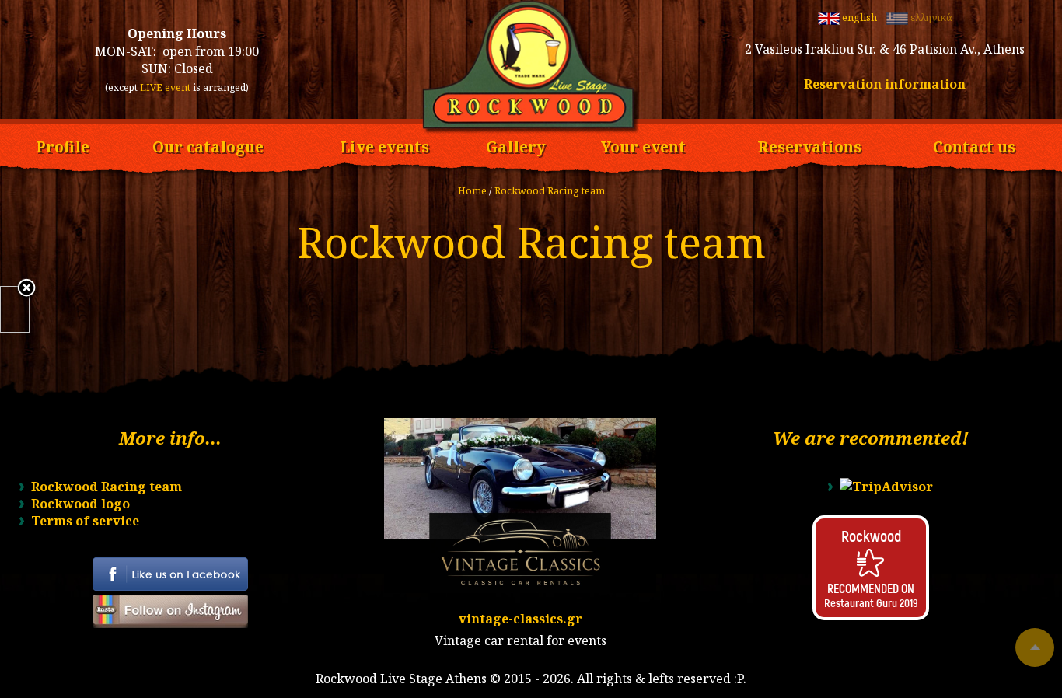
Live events (384, 144)
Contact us (974, 144)
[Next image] (24, 309)
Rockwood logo (80, 503)
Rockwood (871, 535)
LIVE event (165, 87)
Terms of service (85, 520)
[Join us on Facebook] (170, 586)
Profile (62, 144)
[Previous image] (6, 309)
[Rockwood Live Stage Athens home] (531, 129)
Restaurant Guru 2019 (871, 602)
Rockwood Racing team (549, 190)
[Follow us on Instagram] (170, 623)
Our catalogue (208, 144)
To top (1034, 647)
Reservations (809, 144)
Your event (643, 144)
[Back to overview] (26, 289)
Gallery (516, 144)
